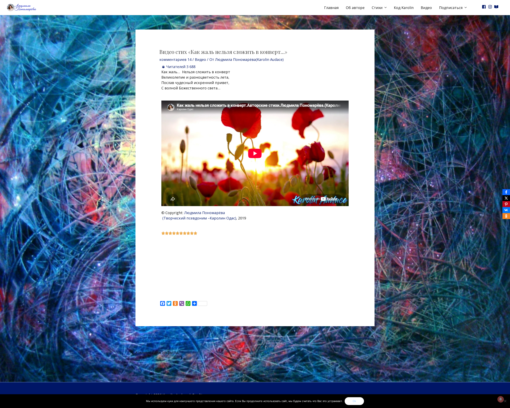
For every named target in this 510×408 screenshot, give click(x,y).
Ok (354, 401)
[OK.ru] (506, 216)
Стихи (377, 7)
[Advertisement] (255, 268)
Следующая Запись (354, 337)
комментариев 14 (175, 59)
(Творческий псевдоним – (186, 218)
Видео (426, 7)
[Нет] (505, 401)
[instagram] (490, 7)
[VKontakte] (506, 210)
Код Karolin (404, 7)
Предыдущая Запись (157, 337)
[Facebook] (506, 192)
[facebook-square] (484, 7)
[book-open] (496, 7)
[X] (506, 198)
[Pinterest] (506, 204)
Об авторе (355, 7)
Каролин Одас (222, 218)
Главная (331, 7)
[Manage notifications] (500, 399)
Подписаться (451, 7)
